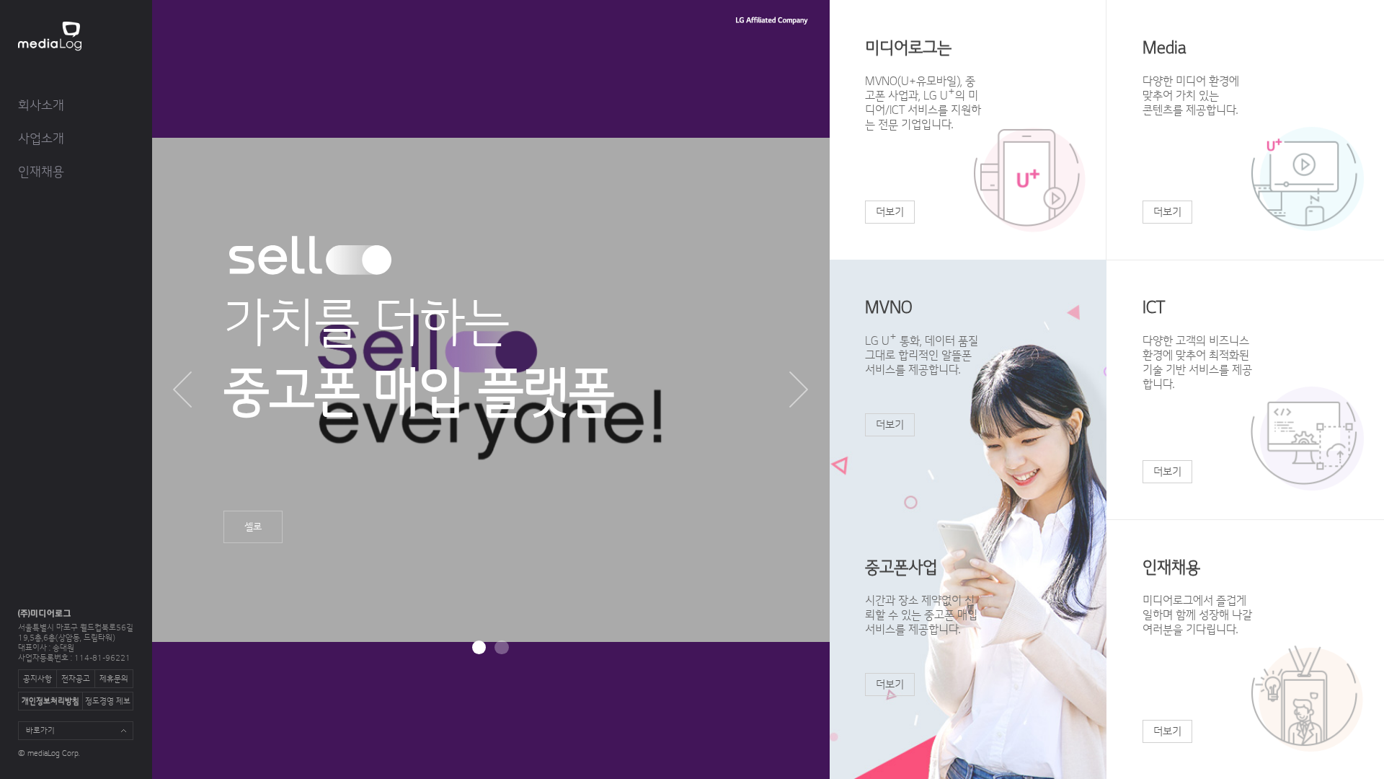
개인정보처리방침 (50, 701)
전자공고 (75, 679)
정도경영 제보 (107, 701)
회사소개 (41, 106)
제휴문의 (113, 679)
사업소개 (41, 139)
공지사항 (37, 679)
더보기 (890, 212)
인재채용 (41, 172)
